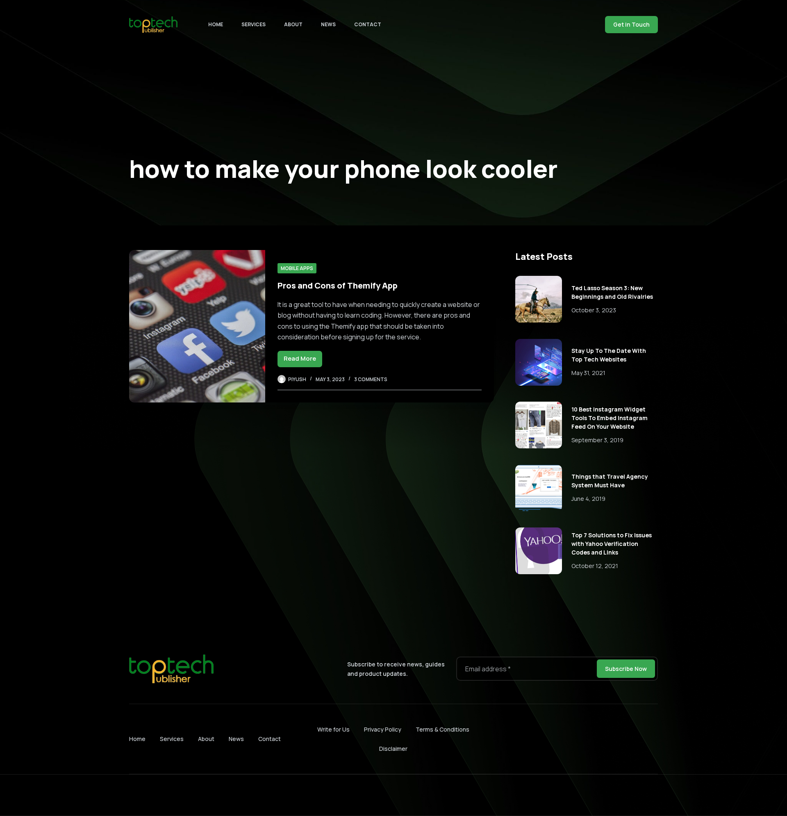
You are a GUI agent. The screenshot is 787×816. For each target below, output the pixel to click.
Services (253, 24)
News (328, 24)
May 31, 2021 (588, 373)
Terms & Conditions (442, 729)
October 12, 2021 (594, 566)
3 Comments (370, 379)
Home (215, 24)
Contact (367, 24)
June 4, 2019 (588, 498)
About (293, 24)
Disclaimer (393, 748)
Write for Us (333, 729)
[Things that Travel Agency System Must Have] (538, 488)
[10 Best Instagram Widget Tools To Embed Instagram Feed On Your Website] (538, 425)
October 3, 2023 (593, 310)
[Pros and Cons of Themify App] (197, 326)
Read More (303, 360)
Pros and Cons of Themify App (337, 285)
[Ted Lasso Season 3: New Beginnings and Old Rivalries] (538, 299)
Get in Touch (631, 24)
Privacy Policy (382, 729)
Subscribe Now (626, 669)
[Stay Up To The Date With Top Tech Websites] (538, 362)
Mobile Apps (297, 268)
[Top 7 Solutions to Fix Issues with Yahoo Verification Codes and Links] (538, 550)
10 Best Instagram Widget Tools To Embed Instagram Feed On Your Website (609, 417)
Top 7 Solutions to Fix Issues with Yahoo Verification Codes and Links (611, 543)
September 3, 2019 (597, 440)
